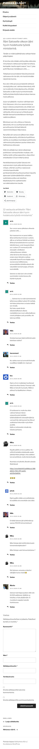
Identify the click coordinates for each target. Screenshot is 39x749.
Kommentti (8, 627)
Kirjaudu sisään (9, 30)
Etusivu (6, 12)
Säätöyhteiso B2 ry (20, 741)
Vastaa (12, 283)
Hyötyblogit (7, 21)
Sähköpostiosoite (10, 666)
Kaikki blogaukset (10, 26)
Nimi (5, 655)
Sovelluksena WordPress (11, 744)
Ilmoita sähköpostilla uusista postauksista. (18, 700)
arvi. (25, 38)
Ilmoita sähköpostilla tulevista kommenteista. (14, 691)
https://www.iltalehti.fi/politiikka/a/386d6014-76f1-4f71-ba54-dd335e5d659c (22, 471)
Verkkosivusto (8, 677)
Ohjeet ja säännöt (9, 17)
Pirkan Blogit (14, 3)
